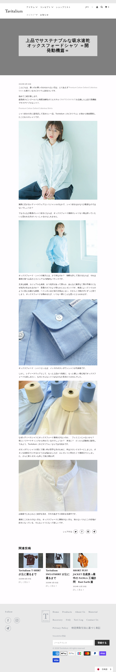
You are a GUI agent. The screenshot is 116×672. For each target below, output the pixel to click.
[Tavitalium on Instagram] (17, 620)
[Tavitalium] (14, 11)
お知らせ (44, 15)
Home (56, 612)
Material (93, 612)
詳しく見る (23, 582)
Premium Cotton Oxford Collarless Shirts (35, 108)
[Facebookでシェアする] (81, 531)
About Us (80, 612)
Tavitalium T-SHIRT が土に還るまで (30, 572)
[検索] (102, 7)
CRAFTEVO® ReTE (68, 99)
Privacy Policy (60, 628)
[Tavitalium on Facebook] (8, 620)
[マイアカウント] (97, 7)
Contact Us (92, 620)
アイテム (31, 7)
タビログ (31, 15)
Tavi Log (78, 620)
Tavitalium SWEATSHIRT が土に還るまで (58, 574)
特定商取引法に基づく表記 (86, 628)
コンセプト (45, 7)
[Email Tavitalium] (8, 628)
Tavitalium (64, 648)
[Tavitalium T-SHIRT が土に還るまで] (31, 560)
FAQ (68, 620)
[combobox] (104, 669)
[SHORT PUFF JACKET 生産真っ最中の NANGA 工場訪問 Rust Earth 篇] (85, 560)
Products (67, 612)
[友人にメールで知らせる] (94, 531)
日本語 (104, 669)
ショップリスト (63, 7)
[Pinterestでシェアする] (87, 531)
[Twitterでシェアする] (75, 531)
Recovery (58, 620)
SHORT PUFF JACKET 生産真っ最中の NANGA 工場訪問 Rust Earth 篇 (84, 576)
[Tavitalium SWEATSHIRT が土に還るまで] (58, 560)
